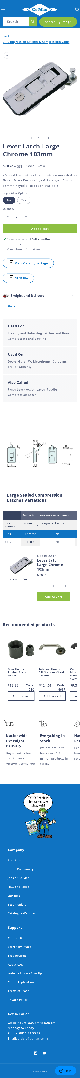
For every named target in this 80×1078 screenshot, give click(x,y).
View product (19, 579)
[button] (3, 9)
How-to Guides (18, 887)
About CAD (15, 964)
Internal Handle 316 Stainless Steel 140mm (51, 672)
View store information (23, 249)
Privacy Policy (18, 1000)
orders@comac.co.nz (33, 1038)
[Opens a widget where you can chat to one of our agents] (65, 1071)
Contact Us (15, 938)
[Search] (33, 21)
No (9, 200)
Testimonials (17, 904)
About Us (14, 860)
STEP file (23, 279)
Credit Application (21, 982)
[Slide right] (48, 138)
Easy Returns (17, 955)
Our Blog (14, 896)
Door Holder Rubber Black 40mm (17, 672)
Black (30, 542)
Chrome (30, 534)
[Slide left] (31, 138)
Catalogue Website (21, 913)
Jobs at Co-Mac (18, 878)
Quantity (8, 209)
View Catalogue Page (31, 264)
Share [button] (11, 306)
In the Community (21, 869)
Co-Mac (43, 1071)
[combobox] (20, 21)
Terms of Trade (18, 991)
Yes (23, 200)
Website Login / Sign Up (25, 973)
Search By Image (19, 947)
